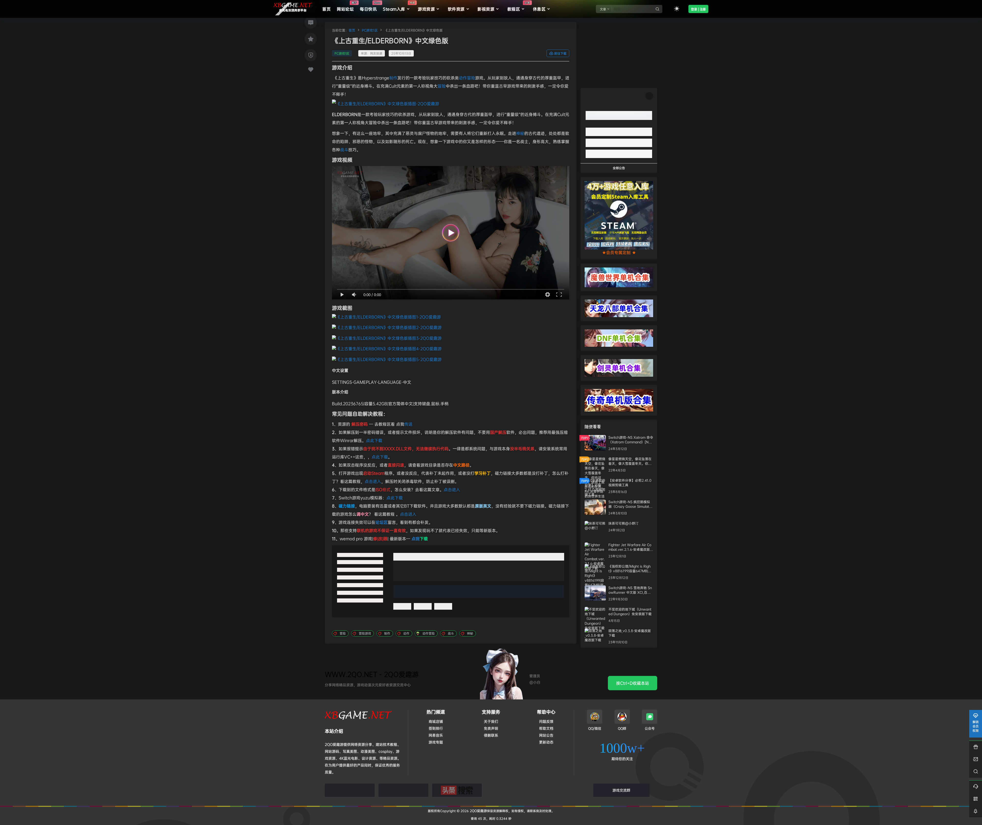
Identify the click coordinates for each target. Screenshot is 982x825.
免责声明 (491, 728)
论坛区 (381, 522)
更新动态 (546, 742)
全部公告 (619, 168)
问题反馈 (546, 721)
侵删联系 (491, 735)
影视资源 (485, 9)
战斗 (344, 149)
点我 (419, 538)
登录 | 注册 (698, 9)
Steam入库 (399, 6)
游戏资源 (426, 9)
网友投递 (376, 53)
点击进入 (373, 481)
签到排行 (436, 728)
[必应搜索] (350, 790)
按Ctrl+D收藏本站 (632, 683)
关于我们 (491, 721)
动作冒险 (467, 78)
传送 (408, 424)
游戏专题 (436, 742)
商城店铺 (436, 721)
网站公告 (546, 735)
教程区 (518, 6)
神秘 (520, 133)
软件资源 (456, 9)
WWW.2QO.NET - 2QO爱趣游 (372, 674)
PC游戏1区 (370, 30)
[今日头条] (457, 790)
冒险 (442, 86)
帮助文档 (546, 728)
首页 (352, 30)
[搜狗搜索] (403, 790)
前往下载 (560, 53)
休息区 (539, 9)
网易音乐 (436, 735)
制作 (393, 78)
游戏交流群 (621, 790)
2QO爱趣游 (478, 810)
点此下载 (374, 440)
